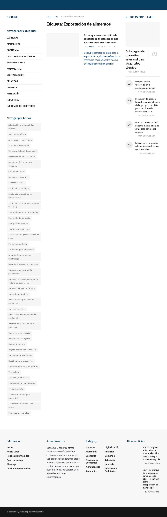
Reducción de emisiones (20, 355)
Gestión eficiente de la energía (23, 264)
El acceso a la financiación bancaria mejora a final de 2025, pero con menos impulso (147, 127)
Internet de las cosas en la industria (21, 325)
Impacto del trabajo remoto (21, 288)
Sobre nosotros (15, 460)
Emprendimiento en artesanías (23, 212)
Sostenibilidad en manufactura (23, 367)
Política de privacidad (18, 456)
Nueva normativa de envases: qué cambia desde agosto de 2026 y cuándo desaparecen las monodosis (151, 479)
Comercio (12, 87)
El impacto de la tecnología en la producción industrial (145, 84)
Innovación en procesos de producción (21, 301)
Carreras (12, 37)
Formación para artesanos (21, 250)
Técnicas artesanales (18, 413)
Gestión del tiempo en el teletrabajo (20, 257)
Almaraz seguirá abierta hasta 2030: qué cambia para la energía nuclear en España (151, 453)
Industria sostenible (18, 294)
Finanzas (12, 81)
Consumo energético (18, 177)
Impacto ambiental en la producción (20, 272)
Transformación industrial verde (21, 405)
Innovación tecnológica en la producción (22, 316)
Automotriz (14, 68)
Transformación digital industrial (19, 396)
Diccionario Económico (21, 56)
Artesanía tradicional (18, 146)
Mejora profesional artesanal (22, 350)
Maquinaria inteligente (19, 339)
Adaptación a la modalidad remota (21, 127)
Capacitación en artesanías (21, 157)
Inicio (48, 16)
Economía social (16, 183)
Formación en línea (17, 244)
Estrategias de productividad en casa (23, 236)
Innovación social (16, 309)
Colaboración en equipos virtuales (20, 164)
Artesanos (13, 140)
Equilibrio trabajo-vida (19, 229)
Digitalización (15, 75)
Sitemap (11, 464)
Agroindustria (16, 62)
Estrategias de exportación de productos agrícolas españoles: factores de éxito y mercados (101, 38)
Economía (13, 50)
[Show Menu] (8, 5)
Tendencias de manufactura (21, 383)
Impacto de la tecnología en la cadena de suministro (23, 281)
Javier (91, 47)
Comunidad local (16, 172)
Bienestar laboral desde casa (22, 151)
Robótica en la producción (21, 361)
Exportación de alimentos (72, 16)
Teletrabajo (13, 372)
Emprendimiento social (19, 218)
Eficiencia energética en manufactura (20, 196)
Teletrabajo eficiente (18, 378)
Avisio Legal (13, 451)
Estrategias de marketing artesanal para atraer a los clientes (135, 59)
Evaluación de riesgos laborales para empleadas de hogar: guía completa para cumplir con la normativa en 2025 (147, 105)
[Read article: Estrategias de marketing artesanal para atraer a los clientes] (143, 34)
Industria (13, 100)
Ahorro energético (17, 134)
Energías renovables (18, 224)
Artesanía (13, 93)
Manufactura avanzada (19, 333)
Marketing (13, 44)
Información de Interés (21, 106)
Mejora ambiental (16, 344)
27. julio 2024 (103, 47)
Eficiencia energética (18, 188)
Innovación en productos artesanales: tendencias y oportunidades (147, 146)
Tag (56, 16)
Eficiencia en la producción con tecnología (23, 205)
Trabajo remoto (15, 389)
